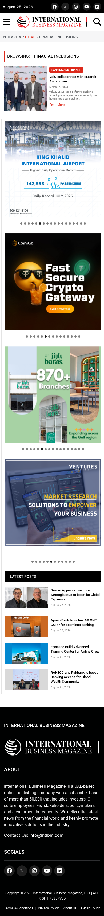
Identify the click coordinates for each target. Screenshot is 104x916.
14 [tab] (70, 223)
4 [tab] (32, 223)
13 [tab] (66, 223)
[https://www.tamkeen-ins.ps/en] (53, 281)
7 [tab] (44, 223)
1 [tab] (21, 223)
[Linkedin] (97, 7)
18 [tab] (85, 223)
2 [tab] (25, 223)
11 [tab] (59, 223)
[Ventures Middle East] (53, 502)
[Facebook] (55, 7)
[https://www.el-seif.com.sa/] (53, 394)
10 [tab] (55, 223)
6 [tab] (40, 223)
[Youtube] (87, 7)
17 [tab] (81, 223)
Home (30, 37)
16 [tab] (77, 223)
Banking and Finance (66, 69)
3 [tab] (29, 223)
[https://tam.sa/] (53, 169)
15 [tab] (74, 223)
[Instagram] (76, 7)
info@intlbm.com (46, 835)
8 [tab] (47, 223)
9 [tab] (51, 223)
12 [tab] (62, 223)
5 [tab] (36, 223)
